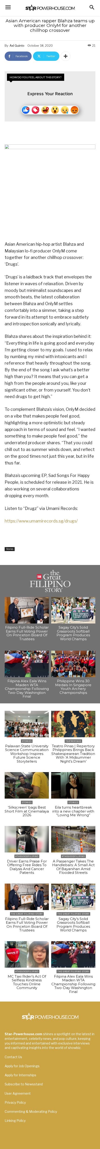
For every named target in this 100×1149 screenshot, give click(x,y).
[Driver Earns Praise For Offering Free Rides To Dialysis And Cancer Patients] (27, 839)
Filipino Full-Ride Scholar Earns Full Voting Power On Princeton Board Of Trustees (27, 633)
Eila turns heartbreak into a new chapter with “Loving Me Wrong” (73, 811)
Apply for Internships (20, 1075)
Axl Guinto (17, 45)
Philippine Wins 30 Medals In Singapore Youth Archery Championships (73, 687)
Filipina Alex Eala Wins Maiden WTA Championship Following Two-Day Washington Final (27, 689)
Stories (9, 549)
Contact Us (13, 1057)
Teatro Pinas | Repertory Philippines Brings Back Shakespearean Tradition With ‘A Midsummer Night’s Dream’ (73, 754)
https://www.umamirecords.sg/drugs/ (41, 521)
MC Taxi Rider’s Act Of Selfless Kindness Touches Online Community (27, 982)
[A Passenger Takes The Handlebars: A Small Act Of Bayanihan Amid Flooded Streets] (73, 839)
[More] (65, 56)
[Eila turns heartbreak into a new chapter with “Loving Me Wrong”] (73, 785)
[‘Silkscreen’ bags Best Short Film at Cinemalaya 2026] (27, 785)
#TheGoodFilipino (26, 856)
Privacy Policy (15, 1102)
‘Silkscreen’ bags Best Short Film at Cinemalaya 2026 (27, 811)
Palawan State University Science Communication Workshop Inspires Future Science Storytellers (27, 754)
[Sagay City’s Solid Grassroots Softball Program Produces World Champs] (73, 610)
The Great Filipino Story (27, 913)
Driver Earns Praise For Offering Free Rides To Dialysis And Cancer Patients (27, 867)
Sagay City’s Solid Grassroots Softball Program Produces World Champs (73, 633)
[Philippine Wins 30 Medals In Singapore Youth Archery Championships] (73, 664)
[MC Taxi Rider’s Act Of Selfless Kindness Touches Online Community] (27, 954)
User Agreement (18, 1093)
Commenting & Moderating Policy (31, 1111)
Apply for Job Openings (22, 1066)
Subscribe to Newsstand (24, 1084)
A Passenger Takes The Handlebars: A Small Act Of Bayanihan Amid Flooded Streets (73, 867)
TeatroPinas (73, 741)
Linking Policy (15, 1121)
